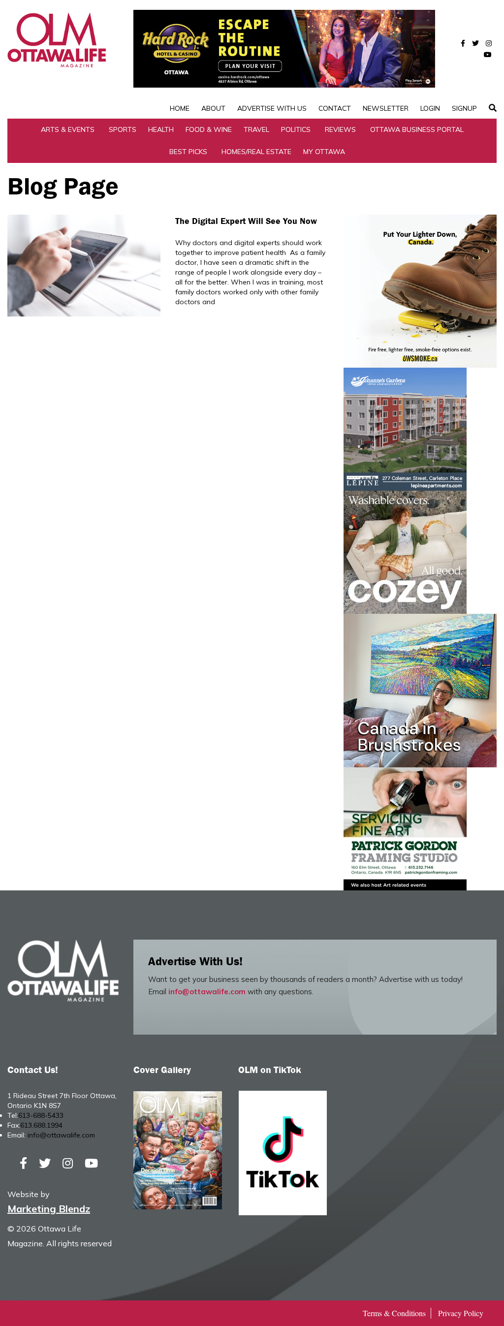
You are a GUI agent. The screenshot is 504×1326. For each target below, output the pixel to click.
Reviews (340, 129)
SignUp (464, 108)
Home (179, 108)
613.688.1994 (41, 1125)
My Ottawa (324, 151)
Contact (334, 108)
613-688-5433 (40, 1115)
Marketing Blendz (48, 1208)
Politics (296, 129)
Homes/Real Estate (256, 151)
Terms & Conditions (394, 1313)
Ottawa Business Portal (417, 129)
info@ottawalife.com (207, 991)
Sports (122, 129)
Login (430, 108)
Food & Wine (209, 129)
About (213, 108)
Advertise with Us (272, 108)
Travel (256, 129)
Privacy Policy (460, 1313)
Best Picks (188, 151)
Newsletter (386, 108)
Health (161, 129)
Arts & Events (67, 129)
